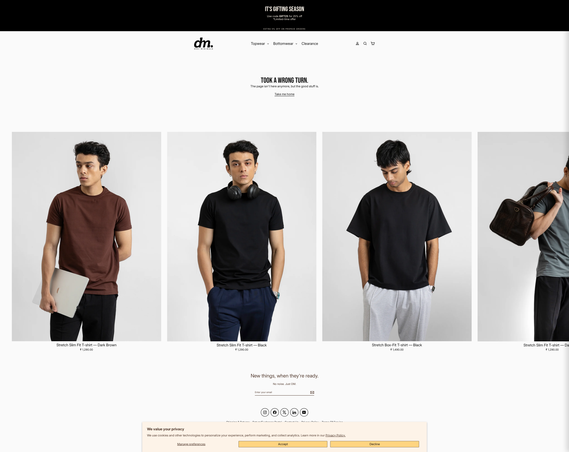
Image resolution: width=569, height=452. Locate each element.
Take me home (284, 94)
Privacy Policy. (336, 435)
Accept (283, 444)
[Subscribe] (311, 392)
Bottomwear (283, 43)
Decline (375, 444)
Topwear (258, 43)
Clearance (310, 43)
